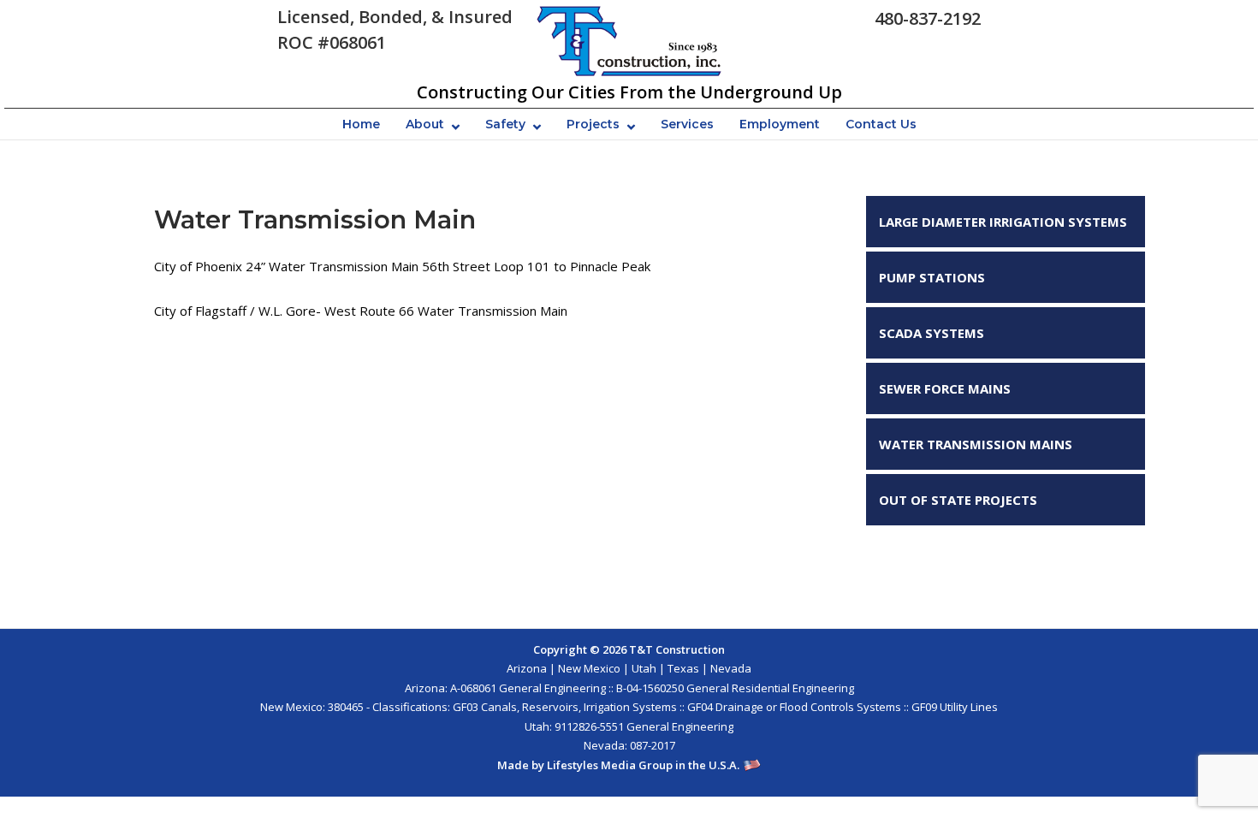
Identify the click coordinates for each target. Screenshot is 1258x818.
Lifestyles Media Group (610, 765)
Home (361, 124)
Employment (779, 124)
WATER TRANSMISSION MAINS (975, 444)
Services (687, 124)
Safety (505, 124)
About (425, 124)
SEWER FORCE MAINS (945, 388)
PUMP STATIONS (932, 277)
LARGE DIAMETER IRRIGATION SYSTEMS (1003, 221)
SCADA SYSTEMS (931, 332)
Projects (593, 124)
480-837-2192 (928, 18)
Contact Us (881, 124)
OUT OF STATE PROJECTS (958, 499)
